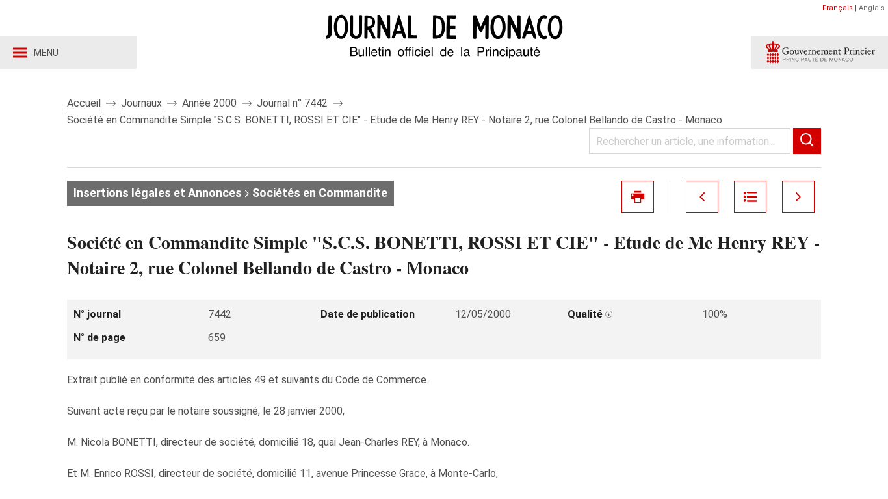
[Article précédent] (702, 197)
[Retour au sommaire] (750, 197)
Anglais (872, 8)
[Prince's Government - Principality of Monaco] (819, 52)
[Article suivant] (798, 197)
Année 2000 (210, 103)
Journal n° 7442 (293, 103)
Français (837, 8)
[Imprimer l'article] (637, 197)
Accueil (85, 103)
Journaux (142, 103)
